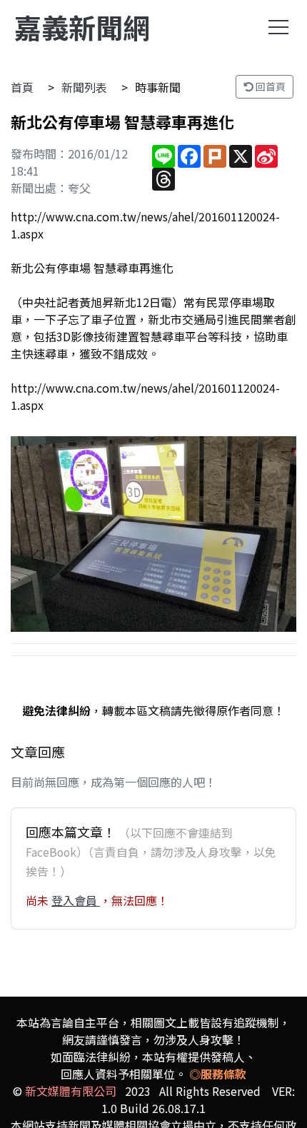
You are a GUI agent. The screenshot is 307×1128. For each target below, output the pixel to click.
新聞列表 (84, 87)
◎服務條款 (217, 1073)
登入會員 (75, 900)
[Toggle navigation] (278, 27)
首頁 (22, 87)
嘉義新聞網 (82, 26)
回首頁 (269, 86)
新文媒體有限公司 (70, 1090)
